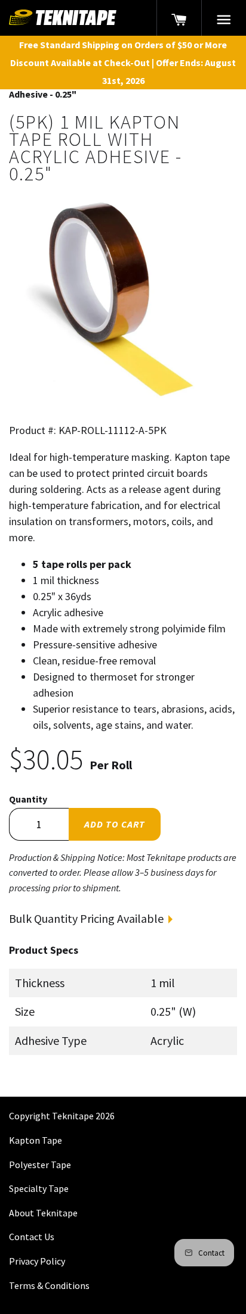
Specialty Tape (39, 1188)
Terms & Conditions (49, 1285)
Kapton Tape (35, 1140)
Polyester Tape (40, 1165)
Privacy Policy (37, 1261)
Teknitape (73, 1116)
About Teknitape (43, 1213)
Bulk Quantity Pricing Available (86, 918)
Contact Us (31, 1237)
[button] (224, 18)
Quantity (28, 799)
